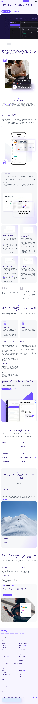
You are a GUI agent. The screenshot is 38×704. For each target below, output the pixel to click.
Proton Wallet (3, 652)
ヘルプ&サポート (4, 684)
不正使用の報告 (10, 697)
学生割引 (2, 670)
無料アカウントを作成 (6, 11)
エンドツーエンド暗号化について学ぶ (8, 126)
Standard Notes (22, 649)
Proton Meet (21, 645)
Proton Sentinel (5, 176)
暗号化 (9, 43)
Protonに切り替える (22, 656)
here (15, 699)
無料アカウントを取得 (7, 595)
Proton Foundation (22, 668)
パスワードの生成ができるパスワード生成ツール (9, 663)
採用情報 (20, 670)
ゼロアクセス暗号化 (10, 104)
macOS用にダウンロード (16, 388)
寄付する (20, 674)
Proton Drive (3, 647)
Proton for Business (22, 652)
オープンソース (14, 43)
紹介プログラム (4, 688)
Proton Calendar (4, 645)
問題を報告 (15, 697)
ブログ (20, 676)
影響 (20, 666)
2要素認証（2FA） (25, 241)
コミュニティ (28, 43)
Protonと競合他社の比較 (5, 674)
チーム (20, 665)
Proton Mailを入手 (26, 1)
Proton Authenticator (23, 643)
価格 (20, 654)
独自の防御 (21, 43)
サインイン (32, 1)
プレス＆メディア (4, 689)
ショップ (20, 672)
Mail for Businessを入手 (16, 11)
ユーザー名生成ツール (5, 665)
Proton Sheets (3, 656)
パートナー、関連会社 (5, 686)
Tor (2, 666)
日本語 (34, 697)
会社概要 (20, 663)
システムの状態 (4, 697)
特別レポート (3, 672)
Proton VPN (3, 649)
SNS (2, 682)
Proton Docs (3, 654)
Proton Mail (3, 643)
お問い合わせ (3, 691)
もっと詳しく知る (5, 499)
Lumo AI (20, 647)
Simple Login (21, 651)
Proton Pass (3, 651)
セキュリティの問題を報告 (22, 697)
